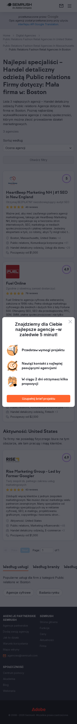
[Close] (70, 321)
